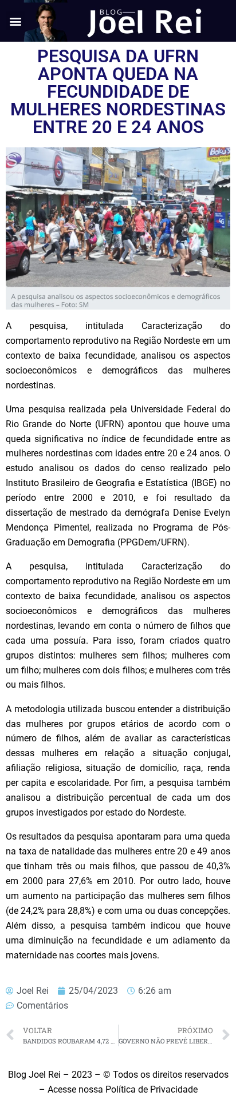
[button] (15, 20)
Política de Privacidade (151, 1089)
